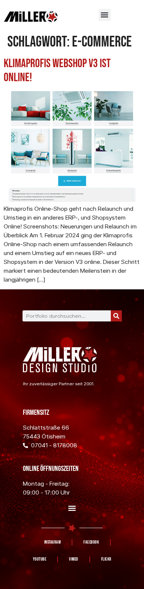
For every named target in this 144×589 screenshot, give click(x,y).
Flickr (106, 559)
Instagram (52, 542)
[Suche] (116, 315)
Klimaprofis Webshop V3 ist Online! (57, 70)
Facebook (91, 542)
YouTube (40, 559)
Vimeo (73, 559)
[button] (105, 15)
